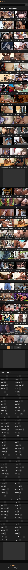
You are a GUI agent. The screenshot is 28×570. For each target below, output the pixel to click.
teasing (17, 480)
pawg (17, 432)
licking (17, 376)
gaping (4, 477)
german (4, 483)
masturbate (18, 382)
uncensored (19, 489)
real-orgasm (19, 448)
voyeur (17, 505)
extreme (4, 451)
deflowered (4, 432)
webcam (18, 508)
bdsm (3, 404)
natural (18, 398)
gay (3, 480)
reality (17, 451)
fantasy (4, 467)
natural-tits (19, 401)
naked (17, 395)
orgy (17, 423)
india (3, 502)
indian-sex (4, 511)
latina (3, 533)
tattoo (17, 477)
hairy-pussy (5, 489)
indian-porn (5, 508)
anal (3, 382)
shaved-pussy (19, 467)
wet (17, 511)
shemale (18, 470)
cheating (4, 413)
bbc (3, 398)
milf (17, 391)
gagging (4, 470)
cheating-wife (5, 417)
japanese (4, 521)
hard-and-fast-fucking (6, 499)
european (4, 448)
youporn (18, 540)
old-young (18, 413)
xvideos (18, 527)
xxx (17, 530)
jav (2, 524)
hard (3, 495)
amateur (4, 376)
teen (17, 483)
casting (3, 410)
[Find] (26, 5)
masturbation (19, 385)
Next (18, 347)
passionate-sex (19, 429)
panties (18, 426)
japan (3, 517)
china (3, 420)
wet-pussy (18, 514)
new (17, 404)
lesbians (4, 540)
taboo (17, 473)
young (17, 533)
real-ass (18, 445)
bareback (4, 395)
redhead (18, 454)
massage (18, 379)
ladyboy (4, 530)
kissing (4, 527)
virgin (17, 502)
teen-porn (18, 486)
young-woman (19, 536)
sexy (17, 461)
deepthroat (5, 426)
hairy (3, 486)
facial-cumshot (6, 461)
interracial (4, 514)
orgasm (18, 420)
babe (3, 391)
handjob (4, 492)
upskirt (17, 495)
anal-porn (4, 385)
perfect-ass (18, 439)
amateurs (4, 379)
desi (3, 436)
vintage (17, 499)
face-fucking (5, 454)
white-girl (18, 517)
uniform (18, 492)
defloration (5, 429)
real (17, 442)
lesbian (4, 536)
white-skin (18, 521)
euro (3, 445)
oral (17, 417)
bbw (3, 401)
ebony (3, 439)
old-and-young (20, 410)
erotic (3, 442)
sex (17, 458)
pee (17, 436)
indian (3, 505)
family (3, 464)
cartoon (3, 407)
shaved (18, 464)
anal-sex (4, 388)
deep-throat (5, 423)
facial (3, 458)
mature (18, 388)
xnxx (17, 524)
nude (17, 407)
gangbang (4, 473)
